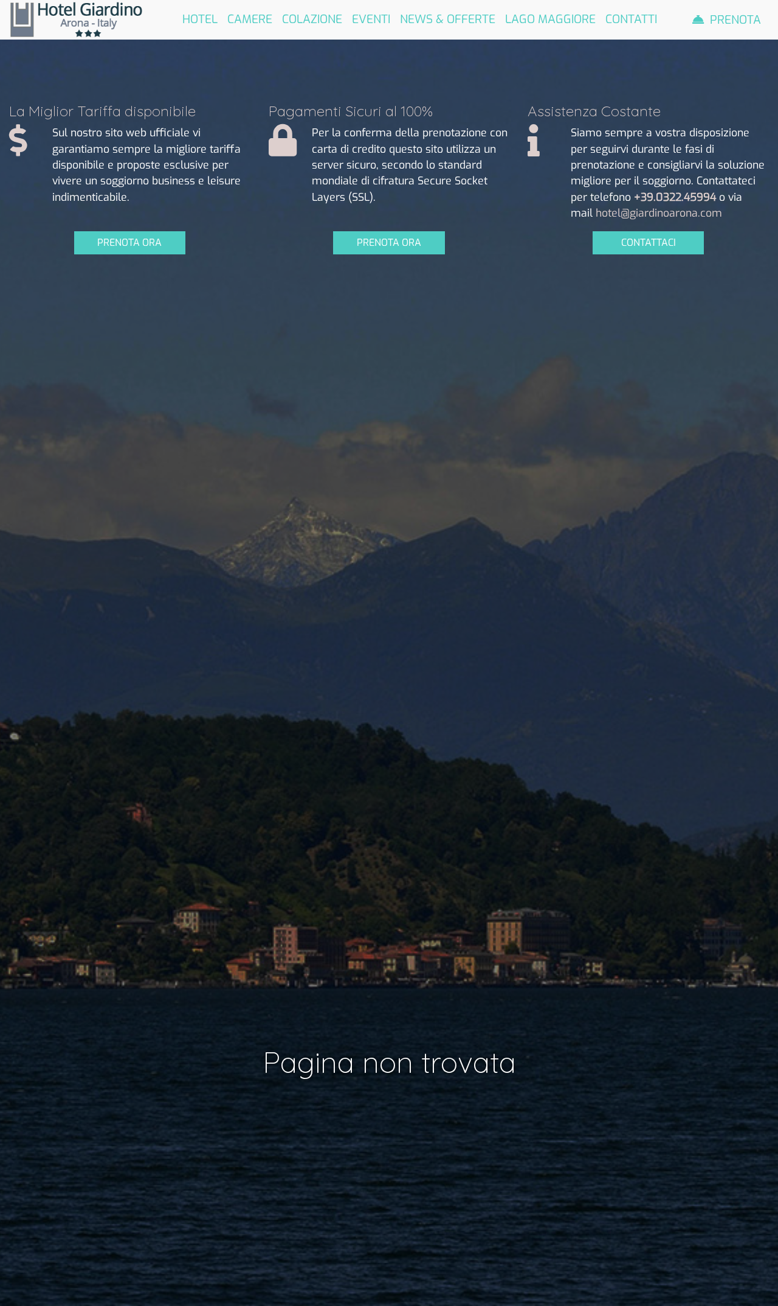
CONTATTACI (648, 242)
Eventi (371, 19)
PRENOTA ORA (129, 242)
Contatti (631, 19)
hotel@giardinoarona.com (659, 213)
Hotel (200, 19)
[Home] (76, 19)
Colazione (312, 19)
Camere (249, 19)
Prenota (735, 19)
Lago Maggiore (550, 19)
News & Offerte (447, 19)
